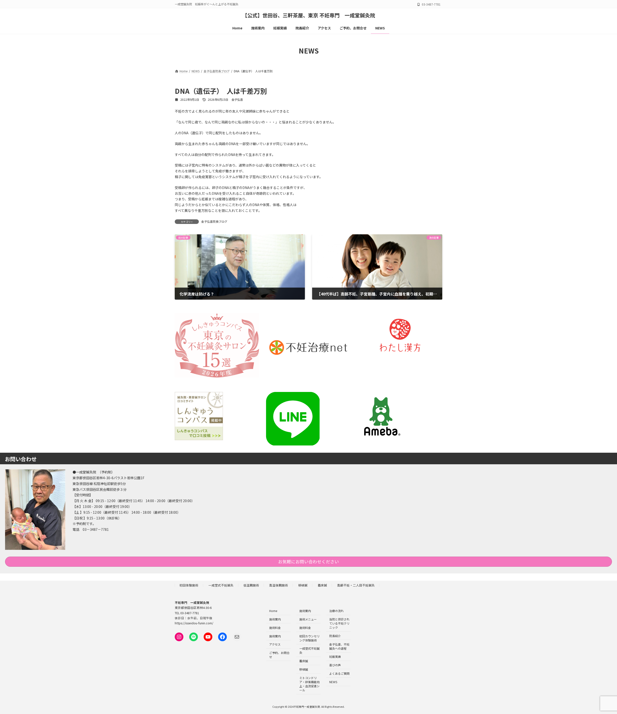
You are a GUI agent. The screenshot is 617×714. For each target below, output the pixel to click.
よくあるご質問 (339, 673)
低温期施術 (251, 585)
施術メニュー (308, 619)
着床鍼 (322, 585)
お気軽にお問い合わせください (308, 562)
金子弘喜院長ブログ (214, 221)
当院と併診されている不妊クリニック (339, 623)
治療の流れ (336, 611)
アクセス (275, 644)
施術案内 (275, 619)
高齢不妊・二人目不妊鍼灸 (356, 585)
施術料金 (275, 628)
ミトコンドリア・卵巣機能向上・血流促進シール (309, 683)
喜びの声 (335, 665)
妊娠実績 (335, 656)
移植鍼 (303, 585)
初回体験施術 (189, 585)
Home (273, 611)
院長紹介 (335, 636)
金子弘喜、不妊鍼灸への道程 (339, 646)
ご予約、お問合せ (279, 655)
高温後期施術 (278, 585)
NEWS (333, 682)
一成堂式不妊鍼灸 (221, 585)
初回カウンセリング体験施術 (309, 638)
